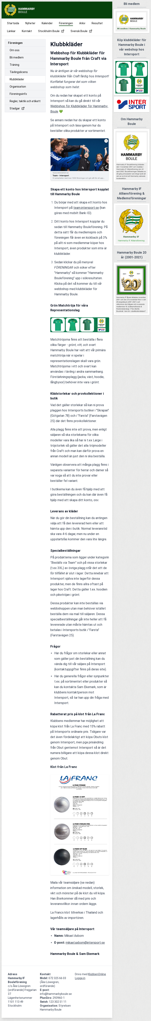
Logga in (80, 978)
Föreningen (15, 42)
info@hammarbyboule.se (56, 993)
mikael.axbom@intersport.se (85, 942)
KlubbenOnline (97, 974)
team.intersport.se (86, 208)
